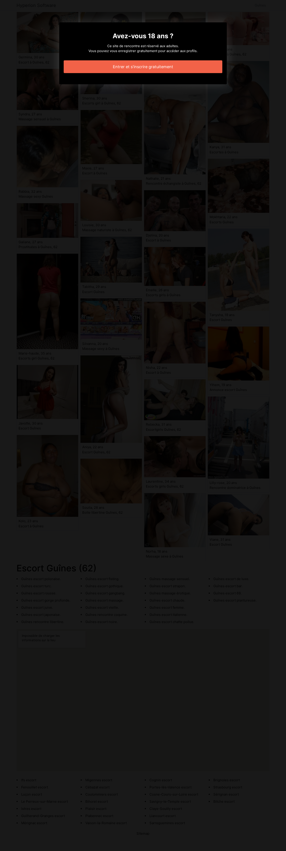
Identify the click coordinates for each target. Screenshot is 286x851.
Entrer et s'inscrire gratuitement (143, 66)
